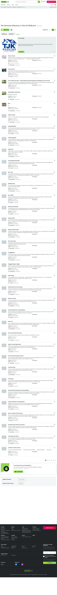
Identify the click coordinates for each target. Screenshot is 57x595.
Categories (3, 4)
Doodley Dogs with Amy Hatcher (16, 424)
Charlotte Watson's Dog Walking (16, 310)
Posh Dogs (10, 378)
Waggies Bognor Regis (14, 264)
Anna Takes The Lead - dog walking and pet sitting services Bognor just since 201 (29, 80)
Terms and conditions (5, 548)
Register (2, 564)
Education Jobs (25, 529)
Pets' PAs (10, 321)
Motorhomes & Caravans (16, 530)
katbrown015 (11, 218)
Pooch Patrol (11, 69)
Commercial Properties (5, 539)
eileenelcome (11, 183)
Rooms (2, 538)
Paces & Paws (11, 56)
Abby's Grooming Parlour (14, 344)
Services (8, 4)
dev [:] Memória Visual (42, 574)
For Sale (2, 526)
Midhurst (21, 483)
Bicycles (2, 529)
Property (3, 535)
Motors (13, 526)
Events (23, 535)
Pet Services (14, 7)
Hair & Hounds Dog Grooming (15, 355)
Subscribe (49, 562)
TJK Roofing (21, 38)
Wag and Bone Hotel (13, 229)
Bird (9, 103)
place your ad (50, 1)
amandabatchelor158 (13, 160)
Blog (13, 4)
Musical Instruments (5, 533)
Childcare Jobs (25, 528)
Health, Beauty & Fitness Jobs (27, 531)
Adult (34, 535)
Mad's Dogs (11, 275)
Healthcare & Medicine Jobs (27, 530)
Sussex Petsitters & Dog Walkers (16, 401)
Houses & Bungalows (5, 536)
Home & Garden (36, 529)
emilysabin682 (12, 126)
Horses (12, 538)
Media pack (13, 547)
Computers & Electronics (5, 530)
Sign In (52, 4)
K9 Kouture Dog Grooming (15, 333)
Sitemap (23, 546)
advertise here (52, 7)
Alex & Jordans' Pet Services (15, 413)
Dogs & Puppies (14, 537)
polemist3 (10, 149)
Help (23, 547)
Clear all (18, 34)
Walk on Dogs (11, 115)
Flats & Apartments (4, 537)
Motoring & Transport (37, 530)
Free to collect (4, 555)
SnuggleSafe (11, 252)
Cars (12, 529)
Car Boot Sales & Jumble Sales (27, 536)
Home (2, 7)
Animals (13, 535)
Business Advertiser (13, 206)
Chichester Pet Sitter (13, 436)
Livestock (13, 539)
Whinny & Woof (12, 298)
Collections (13, 555)
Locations (34, 546)
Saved (16, 4)
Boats (12, 528)
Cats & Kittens (14, 536)
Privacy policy (24, 548)
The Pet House (11, 367)
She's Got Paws (12, 241)
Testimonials (13, 546)
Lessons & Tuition (36, 528)
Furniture (2, 531)
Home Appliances (4, 532)
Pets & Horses (9, 7)
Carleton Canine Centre (14, 447)
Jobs (23, 526)
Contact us (3, 547)
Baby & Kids (3, 528)
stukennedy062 (12, 137)
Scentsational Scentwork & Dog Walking (18, 390)
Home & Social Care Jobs (27, 532)
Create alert (19, 471)
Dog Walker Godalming (14, 92)
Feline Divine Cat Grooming (15, 287)
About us (13, 548)
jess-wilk (10, 172)
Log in (2, 563)
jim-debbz (10, 195)
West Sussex (19, 7)
